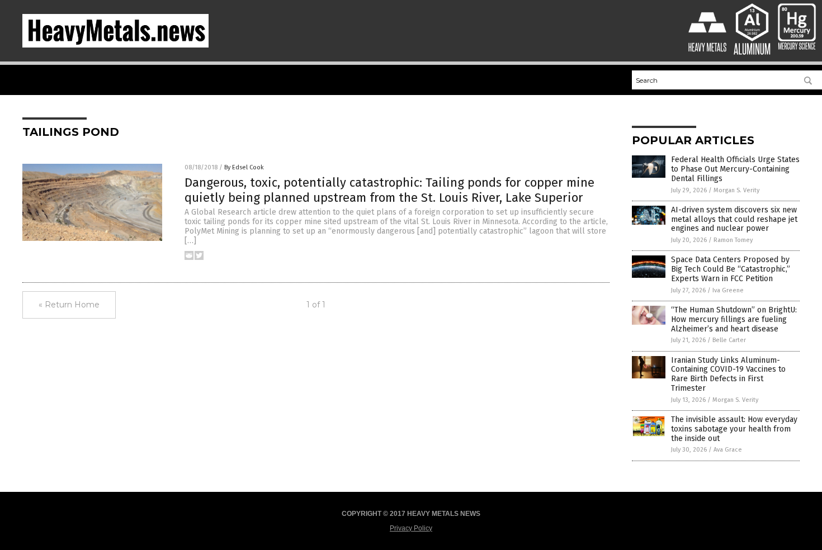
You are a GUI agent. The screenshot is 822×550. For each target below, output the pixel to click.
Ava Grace (728, 449)
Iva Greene (728, 290)
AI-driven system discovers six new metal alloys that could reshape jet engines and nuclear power (734, 219)
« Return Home (69, 305)
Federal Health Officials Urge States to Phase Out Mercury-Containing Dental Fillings (735, 169)
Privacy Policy (411, 528)
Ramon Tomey (733, 240)
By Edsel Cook (244, 167)
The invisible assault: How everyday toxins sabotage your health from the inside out (734, 429)
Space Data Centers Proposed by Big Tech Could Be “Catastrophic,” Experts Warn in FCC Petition (730, 269)
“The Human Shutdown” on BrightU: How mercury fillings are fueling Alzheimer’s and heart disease (734, 319)
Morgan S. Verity (736, 190)
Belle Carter (729, 340)
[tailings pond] (115, 45)
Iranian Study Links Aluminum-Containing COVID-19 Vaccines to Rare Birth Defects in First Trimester (728, 374)
